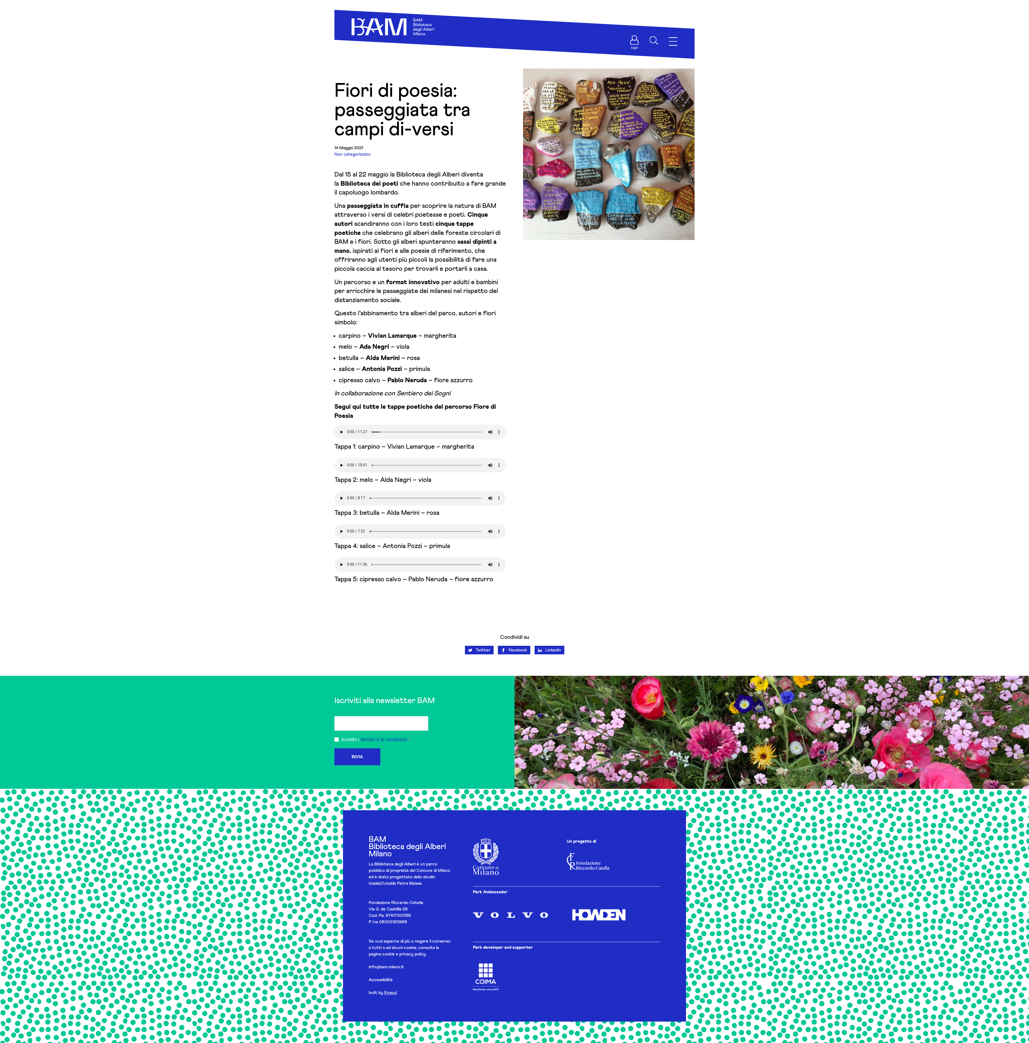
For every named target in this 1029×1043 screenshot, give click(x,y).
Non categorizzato (352, 154)
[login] (634, 40)
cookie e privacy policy (404, 954)
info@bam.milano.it (386, 967)
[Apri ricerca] (654, 40)
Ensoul (390, 993)
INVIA (357, 757)
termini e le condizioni (384, 739)
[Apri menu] (673, 41)
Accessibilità (381, 980)
